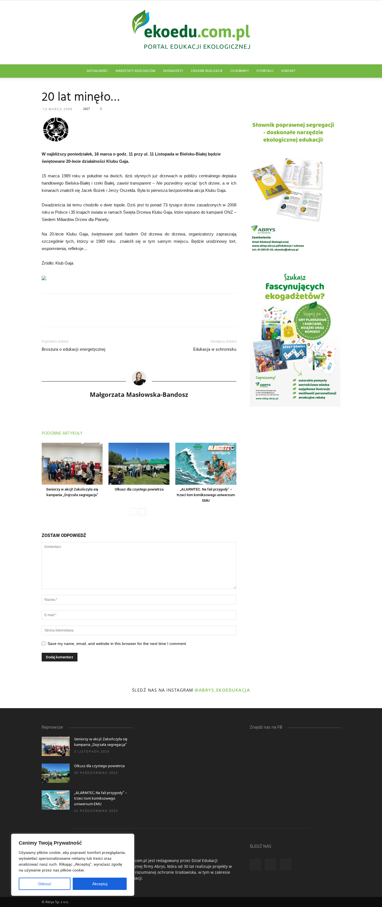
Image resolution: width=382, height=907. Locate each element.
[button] (333, 71)
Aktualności (97, 71)
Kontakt (288, 71)
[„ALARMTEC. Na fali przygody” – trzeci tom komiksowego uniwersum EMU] (205, 464)
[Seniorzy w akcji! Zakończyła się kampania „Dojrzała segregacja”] (72, 464)
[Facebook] (255, 864)
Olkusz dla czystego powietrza (139, 489)
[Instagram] (270, 864)
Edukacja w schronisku (214, 349)
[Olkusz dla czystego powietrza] (139, 464)
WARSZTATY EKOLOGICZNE (135, 71)
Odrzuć (44, 884)
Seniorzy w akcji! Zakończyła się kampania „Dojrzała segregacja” (100, 742)
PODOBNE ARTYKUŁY (62, 433)
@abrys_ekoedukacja (222, 690)
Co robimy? (239, 71)
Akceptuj (99, 884)
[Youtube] (285, 864)
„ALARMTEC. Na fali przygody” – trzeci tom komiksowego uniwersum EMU (206, 495)
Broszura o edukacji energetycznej (73, 349)
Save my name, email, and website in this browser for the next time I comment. (117, 643)
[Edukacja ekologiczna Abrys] (191, 32)
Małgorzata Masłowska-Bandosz (139, 394)
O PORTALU (264, 71)
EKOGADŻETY (173, 71)
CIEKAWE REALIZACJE (207, 71)
